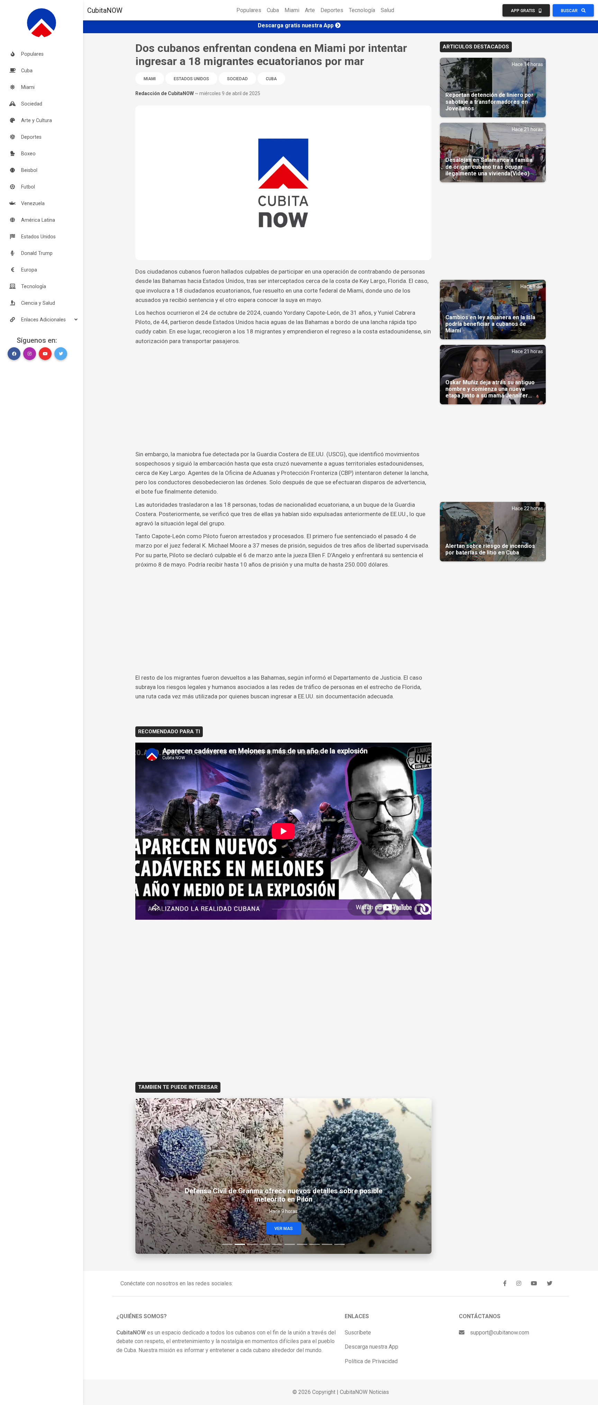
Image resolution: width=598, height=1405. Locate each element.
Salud (387, 10)
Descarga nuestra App (371, 1346)
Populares (248, 10)
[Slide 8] (314, 1244)
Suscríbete (358, 1332)
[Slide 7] (302, 1244)
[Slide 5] (277, 1244)
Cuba (273, 10)
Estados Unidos (191, 78)
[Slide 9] (327, 1244)
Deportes (331, 10)
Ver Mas (283, 1228)
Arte (310, 10)
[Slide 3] (252, 1244)
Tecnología (362, 10)
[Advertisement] (283, 397)
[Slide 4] (265, 1244)
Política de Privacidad (371, 1361)
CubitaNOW (105, 10)
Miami (291, 10)
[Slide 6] (289, 1244)
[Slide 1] (227, 1244)
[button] (41, 319)
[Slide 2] (240, 1244)
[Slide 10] (339, 1244)
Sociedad (237, 78)
